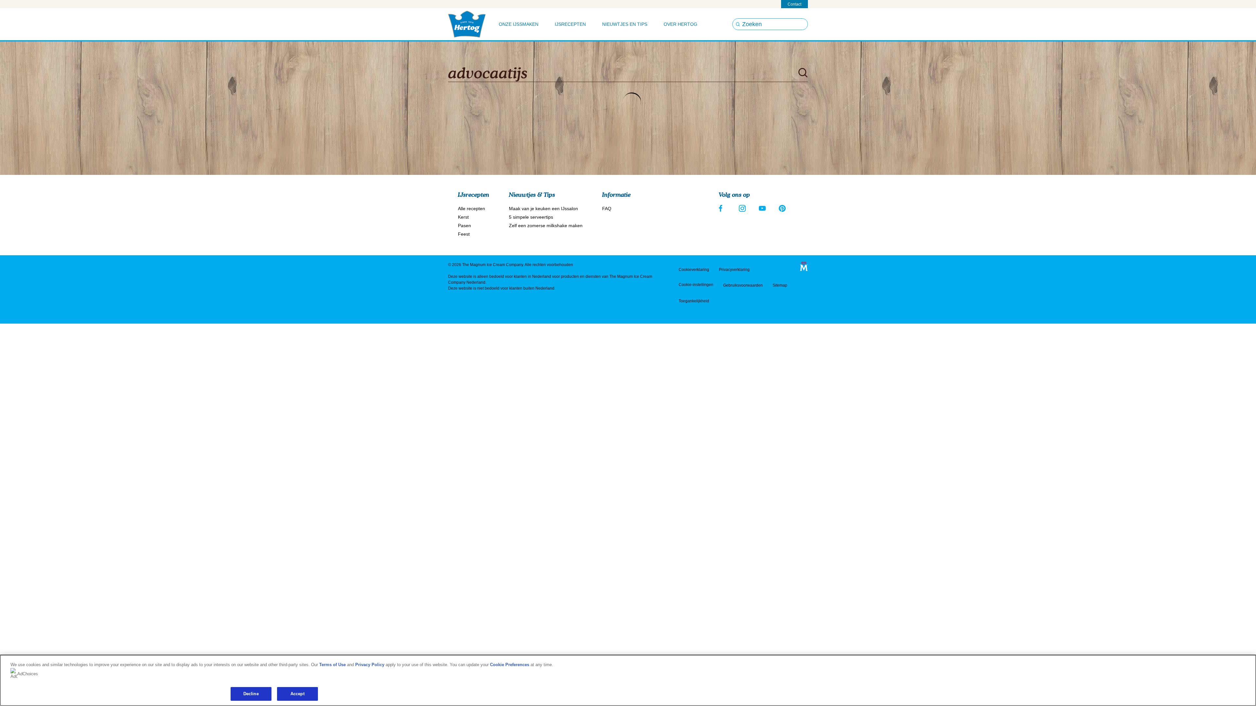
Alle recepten (471, 208)
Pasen (464, 225)
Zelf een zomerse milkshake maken (546, 225)
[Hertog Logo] (467, 24)
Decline (251, 693)
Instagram (742, 208)
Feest (464, 234)
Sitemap (780, 285)
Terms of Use (332, 664)
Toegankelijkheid (694, 301)
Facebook (722, 208)
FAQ (606, 208)
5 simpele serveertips (531, 217)
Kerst (463, 217)
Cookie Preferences (509, 664)
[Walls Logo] (804, 266)
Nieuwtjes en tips (624, 24)
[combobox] (620, 73)
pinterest (782, 208)
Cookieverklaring (694, 269)
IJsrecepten (570, 24)
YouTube (762, 208)
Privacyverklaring (734, 269)
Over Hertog (680, 24)
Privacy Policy (369, 664)
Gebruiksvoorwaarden (743, 285)
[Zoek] (803, 73)
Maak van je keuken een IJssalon (543, 208)
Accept (297, 693)
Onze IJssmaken (518, 24)
